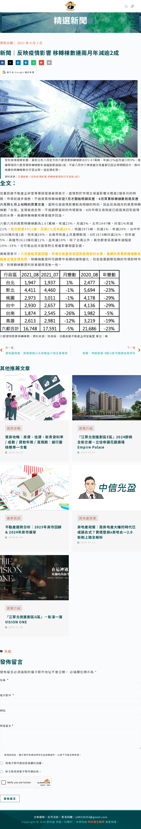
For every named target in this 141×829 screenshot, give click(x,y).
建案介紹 (86, 428)
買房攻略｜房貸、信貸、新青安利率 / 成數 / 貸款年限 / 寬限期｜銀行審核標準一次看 (34, 442)
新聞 (7, 651)
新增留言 (6, 725)
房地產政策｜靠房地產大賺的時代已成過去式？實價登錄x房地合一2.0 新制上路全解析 (106, 532)
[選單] (132, 6)
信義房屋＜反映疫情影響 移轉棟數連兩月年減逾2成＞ (49, 176)
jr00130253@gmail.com (91, 817)
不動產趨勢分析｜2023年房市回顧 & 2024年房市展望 (33, 529)
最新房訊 (14, 518)
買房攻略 (14, 428)
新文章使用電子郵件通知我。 (23, 771)
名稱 (4, 680)
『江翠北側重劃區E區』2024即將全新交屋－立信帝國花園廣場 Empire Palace (104, 442)
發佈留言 (10, 798)
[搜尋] (126, 6)
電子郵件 (7, 695)
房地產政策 (87, 518)
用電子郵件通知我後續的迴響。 (24, 763)
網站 (3, 710)
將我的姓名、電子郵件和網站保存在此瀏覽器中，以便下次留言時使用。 (43, 754)
